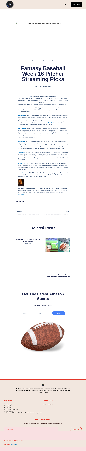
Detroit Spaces (14, 444)
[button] (65, 4)
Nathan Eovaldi (22, 163)
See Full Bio (21, 194)
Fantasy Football (8, 404)
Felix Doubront (22, 128)
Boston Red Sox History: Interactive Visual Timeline (28, 240)
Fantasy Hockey (8, 405)
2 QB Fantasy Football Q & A (11, 409)
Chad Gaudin (21, 141)
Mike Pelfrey (51, 122)
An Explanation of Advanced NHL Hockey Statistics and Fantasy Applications (23, 413)
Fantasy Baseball (8, 411)
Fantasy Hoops (8, 407)
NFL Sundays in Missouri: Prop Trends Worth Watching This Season (58, 276)
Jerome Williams (22, 173)
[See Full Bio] (25, 194)
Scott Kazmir (21, 115)
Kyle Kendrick (22, 152)
